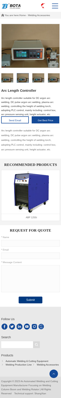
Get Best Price (45, 120)
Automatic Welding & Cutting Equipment (27, 361)
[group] (30, 195)
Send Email (15, 120)
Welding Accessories (39, 15)
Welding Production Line (19, 364)
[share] (4, 326)
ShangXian (40, 393)
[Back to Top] (53, 374)
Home (22, 15)
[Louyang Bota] (13, 6)
